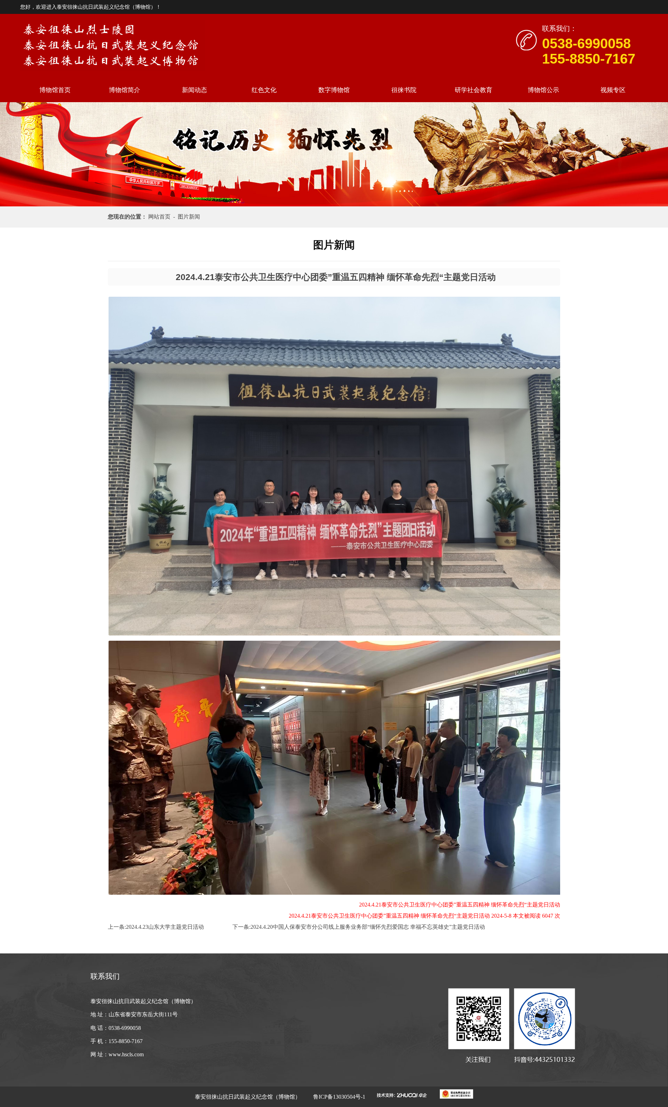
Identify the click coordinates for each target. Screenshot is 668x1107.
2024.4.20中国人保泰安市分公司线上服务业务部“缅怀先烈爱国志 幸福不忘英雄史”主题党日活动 (367, 927)
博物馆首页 (55, 90)
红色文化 (264, 90)
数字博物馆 (334, 90)
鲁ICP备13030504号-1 (338, 1097)
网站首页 (160, 217)
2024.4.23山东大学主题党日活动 (165, 927)
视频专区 (613, 90)
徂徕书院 (403, 90)
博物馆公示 (543, 90)
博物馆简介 (124, 90)
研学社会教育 (473, 90)
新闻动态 (194, 90)
